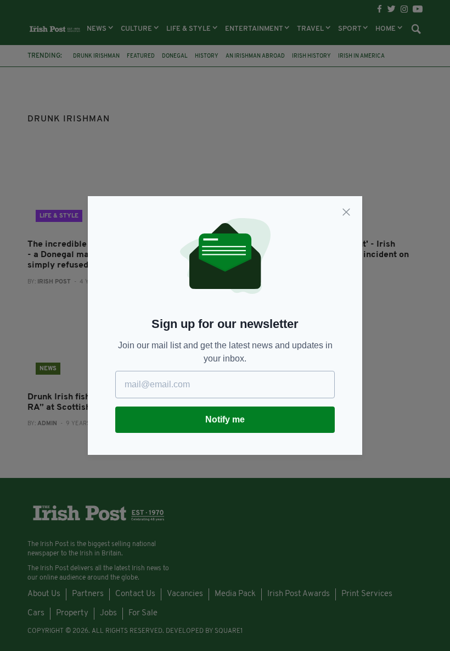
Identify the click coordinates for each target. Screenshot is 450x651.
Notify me (225, 419)
